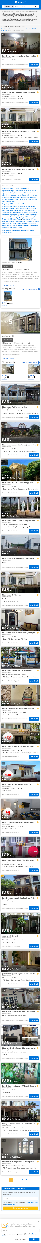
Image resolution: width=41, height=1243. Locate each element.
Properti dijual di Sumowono (26, 204)
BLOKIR (32, 23)
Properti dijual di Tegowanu (20, 214)
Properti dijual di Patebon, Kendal (12, 227)
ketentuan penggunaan (31, 1202)
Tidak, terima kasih (21, 1239)
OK (34, 1239)
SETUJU (37, 23)
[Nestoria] (20, 3)
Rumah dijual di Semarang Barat (12, 230)
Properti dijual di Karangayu (10, 197)
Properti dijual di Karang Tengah (11, 219)
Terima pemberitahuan (20, 1208)
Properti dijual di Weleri (14, 225)
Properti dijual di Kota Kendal (29, 225)
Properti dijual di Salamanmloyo (23, 193)
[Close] (38, 1221)
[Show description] (38, 56)
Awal (2, 28)
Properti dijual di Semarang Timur (20, 208)
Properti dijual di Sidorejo (9, 204)
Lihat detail (34, 65)
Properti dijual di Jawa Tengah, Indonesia (14, 28)
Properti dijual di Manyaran (23, 190)
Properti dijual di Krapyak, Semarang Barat (19, 199)
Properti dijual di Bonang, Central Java (21, 221)
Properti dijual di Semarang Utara (27, 217)
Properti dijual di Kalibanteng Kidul (27, 195)
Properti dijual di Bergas (9, 206)
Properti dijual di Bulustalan (10, 188)
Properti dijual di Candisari (15, 212)
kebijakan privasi (10, 1204)
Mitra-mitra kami (29, 20)
